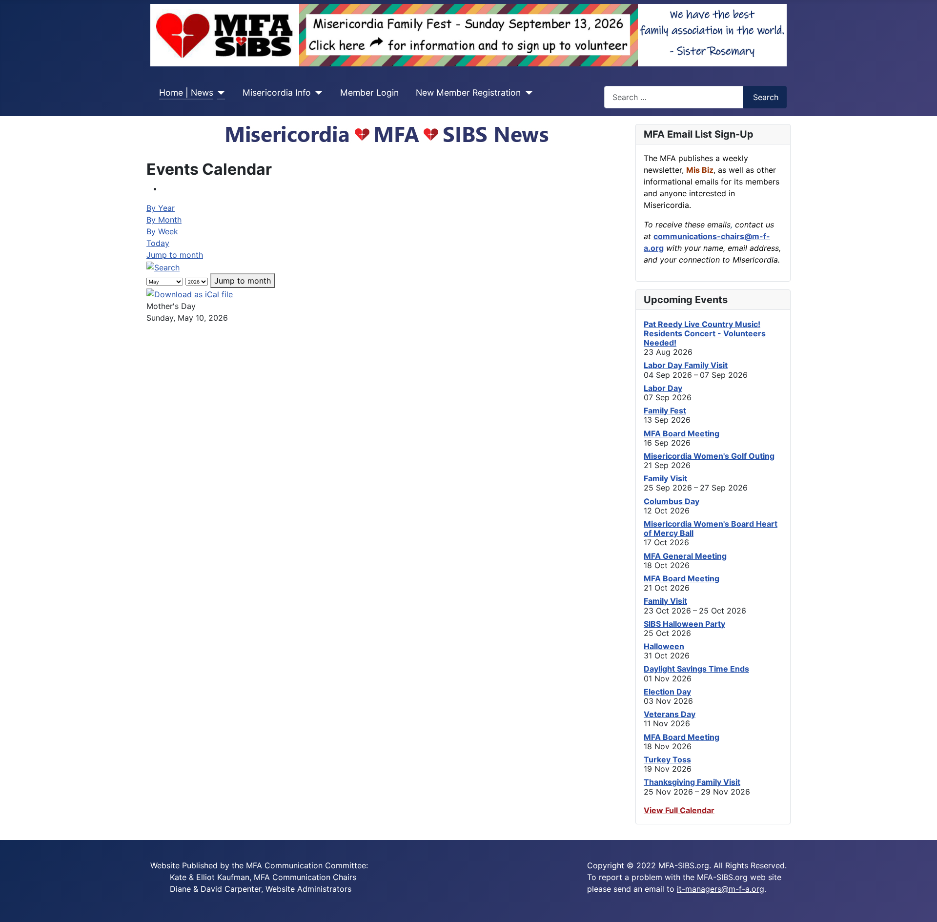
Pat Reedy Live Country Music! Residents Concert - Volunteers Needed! (705, 333)
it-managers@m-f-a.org (720, 889)
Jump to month (174, 255)
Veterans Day (669, 714)
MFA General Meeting (685, 556)
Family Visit (665, 478)
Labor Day (663, 388)
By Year (160, 208)
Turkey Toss (667, 759)
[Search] (163, 266)
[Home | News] (219, 92)
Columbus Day (671, 501)
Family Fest (665, 410)
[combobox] (674, 97)
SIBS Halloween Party (684, 624)
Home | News (186, 92)
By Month (164, 220)
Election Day (667, 692)
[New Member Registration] (527, 92)
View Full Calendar (679, 810)
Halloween (664, 646)
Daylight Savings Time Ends (696, 669)
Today (157, 243)
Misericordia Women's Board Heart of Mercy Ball (710, 528)
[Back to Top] (924, 909)
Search (765, 97)
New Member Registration (468, 92)
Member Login (369, 92)
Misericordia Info (277, 92)
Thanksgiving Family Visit (692, 782)
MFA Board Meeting (681, 433)
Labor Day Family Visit (686, 365)
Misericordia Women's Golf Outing (709, 456)
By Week (162, 231)
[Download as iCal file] (189, 294)
